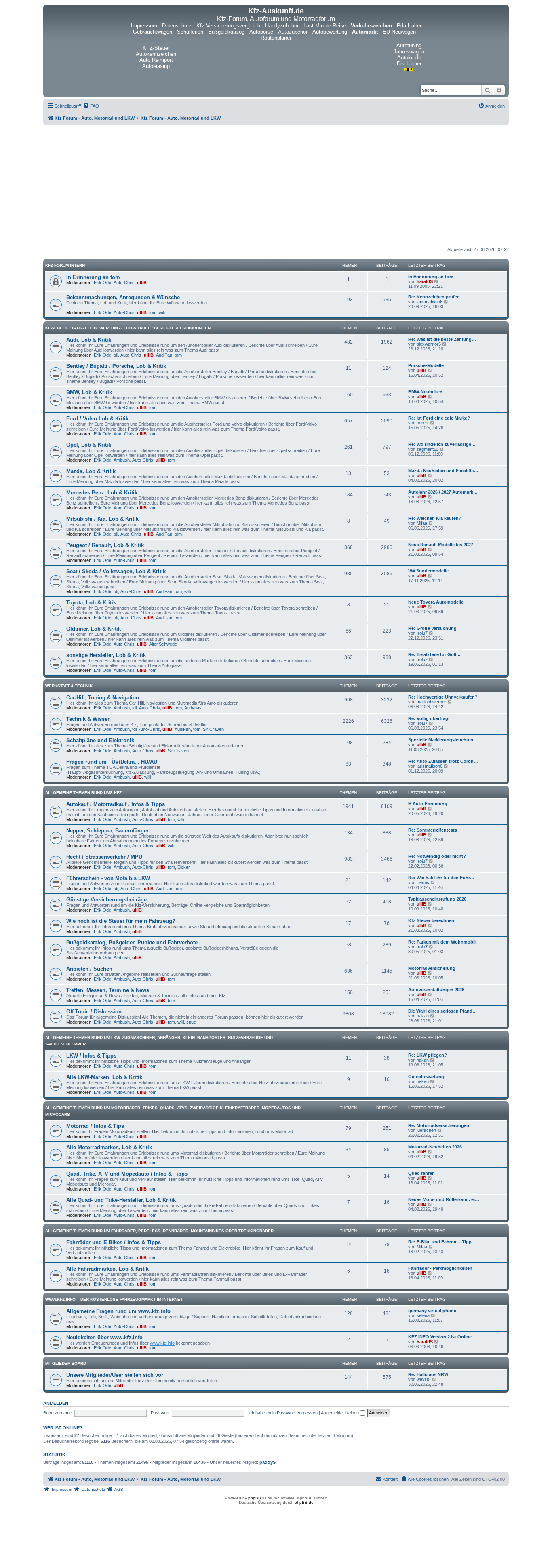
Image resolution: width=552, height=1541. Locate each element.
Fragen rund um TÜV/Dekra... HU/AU (111, 762)
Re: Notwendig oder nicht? (437, 856)
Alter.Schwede (163, 644)
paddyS (267, 1462)
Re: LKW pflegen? (427, 1055)
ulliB (142, 282)
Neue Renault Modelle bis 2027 (440, 544)
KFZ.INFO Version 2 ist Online (440, 1336)
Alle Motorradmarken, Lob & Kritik (109, 1147)
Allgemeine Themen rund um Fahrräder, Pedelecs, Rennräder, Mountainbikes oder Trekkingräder (159, 1231)
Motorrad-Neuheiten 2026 (435, 1146)
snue (191, 1022)
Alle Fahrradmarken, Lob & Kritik (107, 1269)
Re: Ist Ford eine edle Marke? (439, 418)
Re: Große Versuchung (432, 628)
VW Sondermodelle (428, 570)
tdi (116, 355)
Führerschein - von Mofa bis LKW (108, 878)
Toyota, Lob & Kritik (91, 603)
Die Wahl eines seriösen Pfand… (442, 1011)
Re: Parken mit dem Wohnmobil (442, 941)
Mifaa (422, 523)
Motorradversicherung (431, 968)
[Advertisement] (276, 186)
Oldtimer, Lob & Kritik (93, 629)
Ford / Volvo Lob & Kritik (97, 419)
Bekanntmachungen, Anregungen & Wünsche (123, 297)
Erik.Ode (102, 282)
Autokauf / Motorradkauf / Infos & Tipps (115, 804)
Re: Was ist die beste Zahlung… (442, 339)
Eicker (183, 867)
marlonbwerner (431, 701)
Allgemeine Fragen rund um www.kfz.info (118, 1311)
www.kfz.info (162, 1342)
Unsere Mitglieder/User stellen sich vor (114, 1375)
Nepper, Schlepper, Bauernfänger (107, 830)
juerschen (426, 1130)
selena (423, 1315)
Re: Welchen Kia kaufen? (434, 518)
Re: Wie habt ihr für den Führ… (441, 877)
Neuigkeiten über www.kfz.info (104, 1337)
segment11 (427, 449)
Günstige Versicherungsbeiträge (106, 900)
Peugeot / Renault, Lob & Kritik (105, 545)
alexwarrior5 (429, 344)
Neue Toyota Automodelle (436, 602)
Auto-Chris (124, 282)
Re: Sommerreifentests (432, 829)
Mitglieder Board (65, 1363)
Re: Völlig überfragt (429, 718)
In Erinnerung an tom (93, 277)
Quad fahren (421, 1173)
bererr (423, 422)
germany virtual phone (432, 1310)
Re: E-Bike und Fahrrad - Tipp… (442, 1241)
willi (162, 312)
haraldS (425, 281)
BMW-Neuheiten (425, 391)
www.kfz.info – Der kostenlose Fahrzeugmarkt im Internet (114, 1299)
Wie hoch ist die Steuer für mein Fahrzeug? (120, 921)
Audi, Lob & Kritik (88, 340)
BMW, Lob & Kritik (89, 392)
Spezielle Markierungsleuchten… (443, 739)
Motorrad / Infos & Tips (95, 1126)
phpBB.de (304, 1502)
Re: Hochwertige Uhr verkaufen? (443, 697)
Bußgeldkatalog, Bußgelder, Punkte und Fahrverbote (132, 942)
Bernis (423, 882)
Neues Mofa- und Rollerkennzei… (443, 1199)
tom (152, 312)
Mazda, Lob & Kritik (91, 471)
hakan (423, 1015)
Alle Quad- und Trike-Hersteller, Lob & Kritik (121, 1200)
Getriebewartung (426, 1076)
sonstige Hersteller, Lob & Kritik (106, 655)
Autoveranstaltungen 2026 (436, 989)
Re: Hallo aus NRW (428, 1374)
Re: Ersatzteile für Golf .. (434, 654)
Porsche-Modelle (426, 365)
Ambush (122, 460)
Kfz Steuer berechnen (431, 920)
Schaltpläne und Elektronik (100, 740)
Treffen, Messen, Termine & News (107, 990)
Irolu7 (422, 633)
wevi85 (423, 1379)
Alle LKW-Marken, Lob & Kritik (104, 1077)
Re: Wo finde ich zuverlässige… (442, 444)
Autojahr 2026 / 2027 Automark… (443, 492)
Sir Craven (213, 729)
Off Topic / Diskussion (94, 1012)
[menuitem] (91, 106)
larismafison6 (429, 301)
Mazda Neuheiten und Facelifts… (443, 470)
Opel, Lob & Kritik (88, 445)
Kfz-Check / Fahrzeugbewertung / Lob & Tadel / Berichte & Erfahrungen (128, 328)
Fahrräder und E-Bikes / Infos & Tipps (113, 1242)
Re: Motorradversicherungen (438, 1125)
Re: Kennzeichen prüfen (434, 296)
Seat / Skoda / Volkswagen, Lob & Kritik (116, 571)
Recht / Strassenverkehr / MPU (104, 857)
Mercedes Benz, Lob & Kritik (101, 493)
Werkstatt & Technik (69, 686)
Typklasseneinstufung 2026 (437, 899)
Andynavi (193, 707)
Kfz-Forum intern (65, 265)
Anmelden (55, 1403)
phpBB (254, 1498)
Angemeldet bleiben (340, 1412)
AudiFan (164, 355)
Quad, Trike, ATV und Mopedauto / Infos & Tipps (127, 1174)
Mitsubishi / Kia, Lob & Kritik (102, 519)
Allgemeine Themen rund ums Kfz (83, 792)
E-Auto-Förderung (427, 803)
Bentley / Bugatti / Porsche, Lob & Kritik (116, 366)
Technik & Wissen (88, 719)
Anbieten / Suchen (89, 969)
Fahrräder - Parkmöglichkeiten (440, 1268)
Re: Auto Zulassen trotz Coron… (443, 761)
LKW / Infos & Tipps (91, 1056)
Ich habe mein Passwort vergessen (283, 1412)
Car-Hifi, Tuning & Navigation (102, 698)
